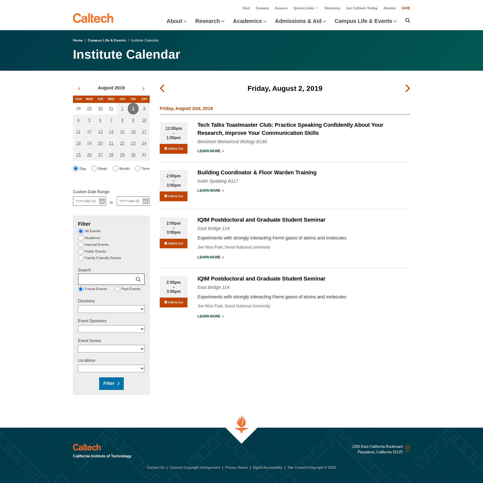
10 (144, 120)
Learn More (209, 151)
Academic (92, 238)
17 (144, 132)
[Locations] (142, 368)
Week (102, 169)
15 (122, 132)
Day (83, 169)
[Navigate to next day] (408, 89)
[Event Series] (142, 348)
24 (144, 143)
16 (133, 132)
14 (111, 132)
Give (406, 8)
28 (111, 155)
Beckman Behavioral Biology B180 (232, 141)
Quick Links (304, 8)
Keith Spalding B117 (217, 181)
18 (78, 143)
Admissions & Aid (298, 21)
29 (89, 108)
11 (78, 132)
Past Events (131, 289)
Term (146, 169)
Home (78, 40)
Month (124, 169)
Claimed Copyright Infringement (195, 467)
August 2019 (111, 87)
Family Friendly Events (103, 258)
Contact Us (156, 467)
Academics (247, 21)
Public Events (95, 251)
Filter (108, 383)
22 (122, 143)
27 (100, 155)
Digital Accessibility (268, 467)
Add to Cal (175, 148)
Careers (262, 8)
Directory (332, 8)
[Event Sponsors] (142, 329)
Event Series (89, 341)
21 (111, 143)
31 (111, 108)
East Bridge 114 (213, 228)
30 (100, 108)
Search (84, 270)
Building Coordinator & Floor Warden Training (256, 172)
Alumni (390, 8)
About (174, 21)
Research (207, 21)
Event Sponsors (92, 321)
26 (89, 155)
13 (100, 132)
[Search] (407, 20)
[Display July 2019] (79, 89)
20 (100, 143)
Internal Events (97, 245)
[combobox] (109, 309)
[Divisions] (142, 309)
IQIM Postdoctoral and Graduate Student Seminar (261, 220)
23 (133, 143)
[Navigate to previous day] (162, 89)
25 (78, 155)
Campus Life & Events (363, 21)
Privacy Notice (236, 467)
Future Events (96, 289)
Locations (86, 360)
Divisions (86, 301)
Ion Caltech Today (362, 8)
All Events (92, 231)
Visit (246, 8)
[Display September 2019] (143, 89)
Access (281, 8)
